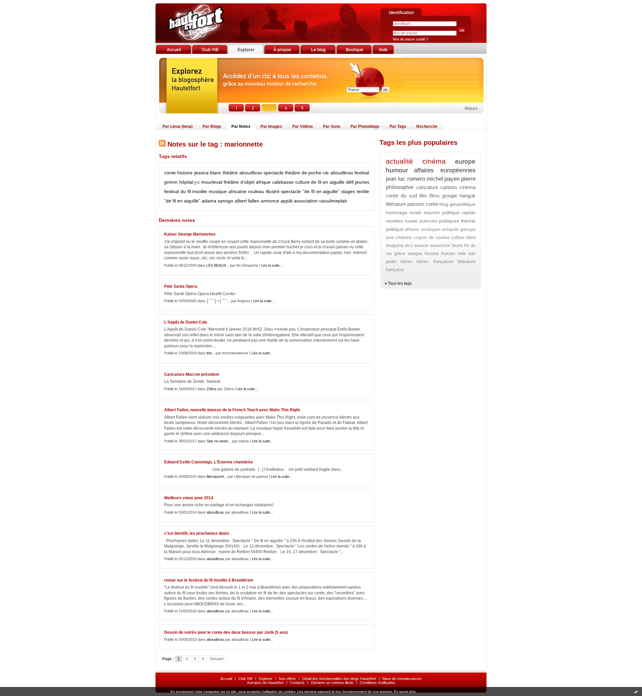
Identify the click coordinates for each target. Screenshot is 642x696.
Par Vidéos (302, 126)
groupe (449, 195)
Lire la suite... (272, 265)
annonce (270, 200)
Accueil (226, 679)
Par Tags (398, 126)
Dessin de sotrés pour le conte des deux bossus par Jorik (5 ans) (226, 632)
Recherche (426, 126)
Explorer (266, 679)
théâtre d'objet (239, 182)
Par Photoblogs (365, 126)
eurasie (421, 245)
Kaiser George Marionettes (190, 234)
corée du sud (401, 195)
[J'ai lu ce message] (636, 691)
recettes (394, 221)
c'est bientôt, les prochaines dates (196, 533)
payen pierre (459, 179)
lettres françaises (435, 261)
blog (443, 204)
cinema (467, 187)
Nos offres (287, 679)
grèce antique (408, 253)
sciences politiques (439, 221)
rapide (468, 212)
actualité (399, 161)
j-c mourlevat (208, 182)
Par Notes (240, 126)
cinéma (434, 161)
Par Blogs (212, 126)
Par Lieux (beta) (178, 126)
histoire (185, 172)
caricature (427, 187)
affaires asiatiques (423, 229)
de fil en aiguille (327, 182)
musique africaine (227, 191)
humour (397, 170)
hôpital (186, 182)
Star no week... (219, 441)
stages (348, 191)
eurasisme (440, 245)
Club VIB (245, 679)
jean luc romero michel (414, 179)
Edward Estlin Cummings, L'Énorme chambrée (208, 462)
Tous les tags (400, 283)
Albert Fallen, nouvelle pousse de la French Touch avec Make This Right (232, 410)
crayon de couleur (431, 237)
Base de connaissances (402, 679)
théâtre (230, 172)
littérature (396, 204)
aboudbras (250, 172)
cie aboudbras (338, 172)
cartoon (448, 187)
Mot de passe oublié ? (410, 39)
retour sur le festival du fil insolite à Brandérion (208, 580)
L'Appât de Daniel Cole (185, 322)
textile (363, 191)
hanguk (467, 195)
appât (287, 200)
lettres (407, 261)
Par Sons (331, 126)
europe (465, 161)
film (423, 195)
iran (471, 253)
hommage (396, 212)
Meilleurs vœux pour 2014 (188, 498)
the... (211, 353)
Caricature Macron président (191, 374)
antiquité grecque (458, 229)
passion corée (422, 204)
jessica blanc (207, 172)
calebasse (283, 182)
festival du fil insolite (185, 191)
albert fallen (247, 200)
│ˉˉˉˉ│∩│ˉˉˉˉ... (218, 301)
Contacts (297, 683)
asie (390, 237)
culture (302, 182)
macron (432, 212)
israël (415, 212)
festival (361, 172)
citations (404, 237)
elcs (409, 245)
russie (411, 221)
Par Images (271, 126)
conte (170, 172)
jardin (391, 261)
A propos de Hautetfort (265, 683)
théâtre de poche (303, 172)
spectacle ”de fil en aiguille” (310, 191)
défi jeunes (357, 182)
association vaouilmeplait (320, 200)
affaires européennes (444, 170)
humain (448, 253)
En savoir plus (405, 691)
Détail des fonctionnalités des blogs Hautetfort (339, 679)
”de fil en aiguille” (182, 200)
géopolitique (462, 204)
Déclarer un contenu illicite (332, 683)
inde (462, 253)
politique (451, 212)
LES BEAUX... (217, 265)
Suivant (216, 659)
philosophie (400, 187)
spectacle (273, 172)
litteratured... (217, 476)
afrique (263, 182)
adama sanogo (217, 200)
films (434, 195)
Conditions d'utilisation (377, 683)
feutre (457, 245)
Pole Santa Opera (180, 286)
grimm (171, 182)
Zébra (211, 389)
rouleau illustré (264, 191)
